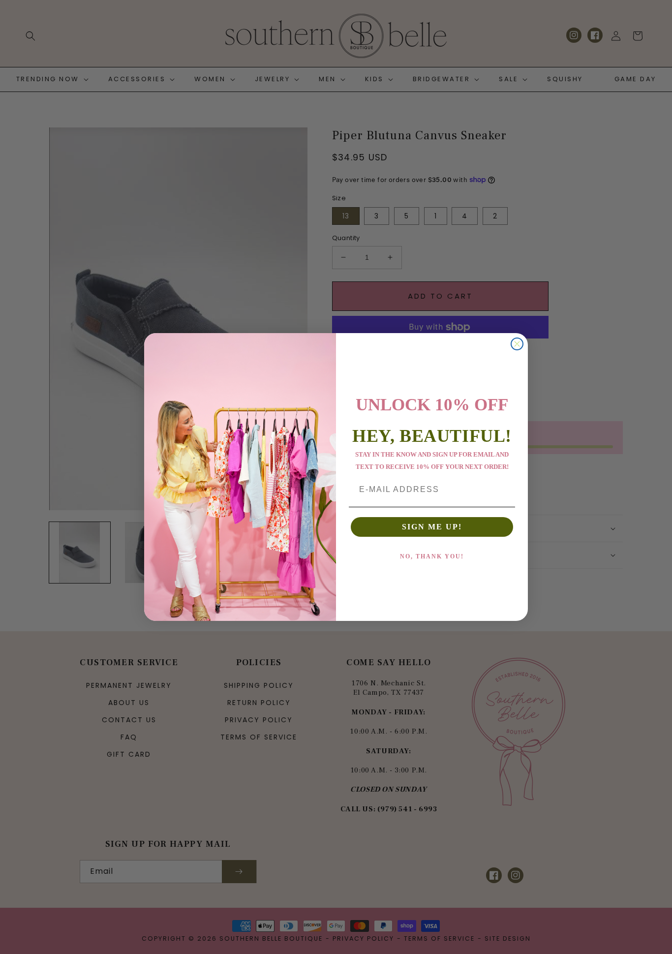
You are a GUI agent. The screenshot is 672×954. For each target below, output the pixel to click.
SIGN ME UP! (432, 527)
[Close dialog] (517, 344)
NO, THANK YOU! (432, 556)
